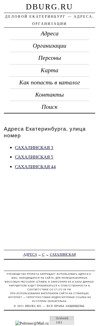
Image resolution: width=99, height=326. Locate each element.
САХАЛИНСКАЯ (63, 254)
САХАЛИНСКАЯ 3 (34, 147)
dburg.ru (49, 6)
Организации (49, 45)
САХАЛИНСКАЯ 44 (35, 166)
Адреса (50, 33)
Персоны (49, 58)
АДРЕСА (30, 254)
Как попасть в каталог (49, 82)
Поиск (49, 107)
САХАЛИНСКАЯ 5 (34, 157)
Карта (49, 70)
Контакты (49, 94)
